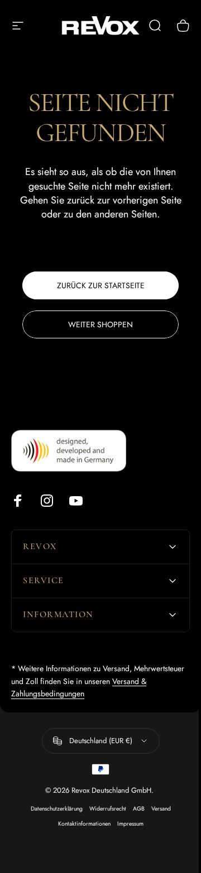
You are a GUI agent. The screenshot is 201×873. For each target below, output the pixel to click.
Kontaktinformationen (80, 823)
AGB (134, 808)
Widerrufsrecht (103, 808)
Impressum (126, 823)
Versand (156, 808)
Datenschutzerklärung (52, 808)
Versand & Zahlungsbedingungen (66, 693)
